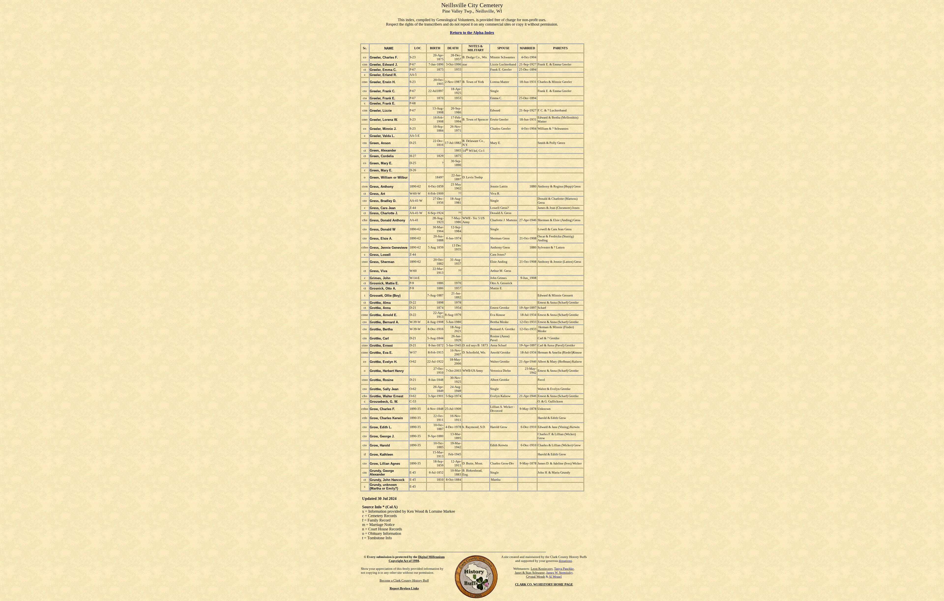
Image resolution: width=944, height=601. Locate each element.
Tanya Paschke (564, 568)
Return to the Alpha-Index (472, 33)
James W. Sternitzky (559, 572)
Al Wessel (555, 576)
